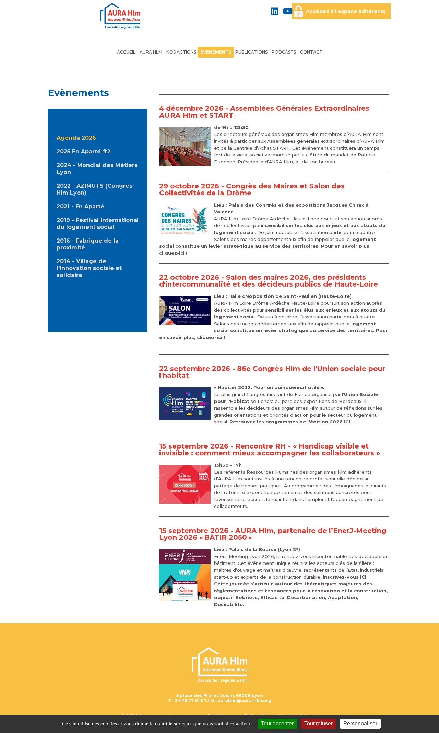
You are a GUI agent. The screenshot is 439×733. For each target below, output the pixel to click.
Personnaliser (360, 723)
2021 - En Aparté (80, 206)
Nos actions (181, 52)
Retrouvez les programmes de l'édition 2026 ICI (289, 421)
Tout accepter (277, 723)
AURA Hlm (151, 52)
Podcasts (284, 52)
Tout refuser (318, 723)
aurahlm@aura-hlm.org (244, 700)
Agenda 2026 (76, 138)
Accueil (126, 52)
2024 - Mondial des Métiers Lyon (97, 168)
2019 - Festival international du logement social (98, 223)
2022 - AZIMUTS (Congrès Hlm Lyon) (94, 189)
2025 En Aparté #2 (83, 151)
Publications (251, 52)
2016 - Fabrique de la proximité (88, 244)
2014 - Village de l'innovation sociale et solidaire (89, 268)
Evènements (215, 52)
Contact (311, 52)
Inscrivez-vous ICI (344, 577)
